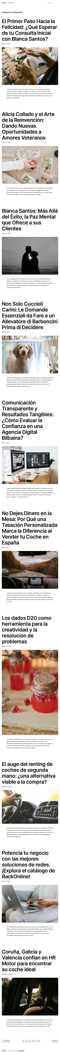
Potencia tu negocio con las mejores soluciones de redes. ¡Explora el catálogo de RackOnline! (28, 864)
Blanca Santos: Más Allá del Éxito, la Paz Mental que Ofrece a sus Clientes (30, 219)
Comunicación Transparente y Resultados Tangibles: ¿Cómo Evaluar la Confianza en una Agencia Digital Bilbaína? (28, 420)
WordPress (21, 1050)
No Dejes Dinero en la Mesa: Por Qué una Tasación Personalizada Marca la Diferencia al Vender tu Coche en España (29, 528)
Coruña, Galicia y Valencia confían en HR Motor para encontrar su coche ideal (29, 960)
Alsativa (4, 3)
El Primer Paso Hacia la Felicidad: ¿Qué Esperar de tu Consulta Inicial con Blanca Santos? (29, 30)
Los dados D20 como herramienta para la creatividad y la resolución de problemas (26, 629)
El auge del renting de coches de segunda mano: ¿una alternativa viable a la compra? (28, 773)
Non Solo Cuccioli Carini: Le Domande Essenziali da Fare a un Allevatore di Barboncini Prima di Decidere (30, 315)
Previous (6, 1041)
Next (55, 1041)
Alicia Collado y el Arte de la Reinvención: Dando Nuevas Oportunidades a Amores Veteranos (28, 126)
